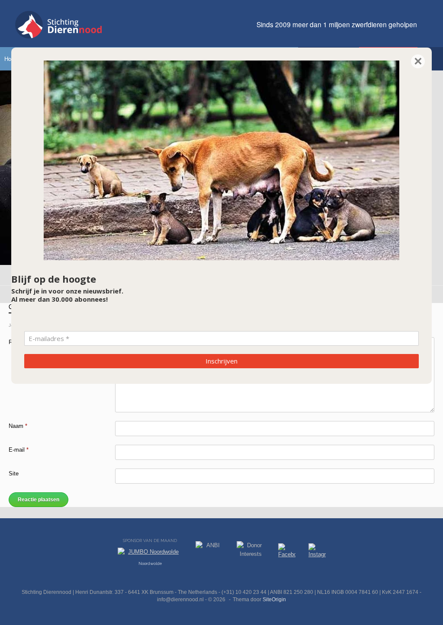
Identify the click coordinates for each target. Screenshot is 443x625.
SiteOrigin (274, 599)
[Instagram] (317, 552)
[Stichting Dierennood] (58, 24)
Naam (18, 426)
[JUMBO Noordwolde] (150, 554)
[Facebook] (286, 552)
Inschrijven (221, 361)
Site (14, 473)
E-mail (19, 449)
